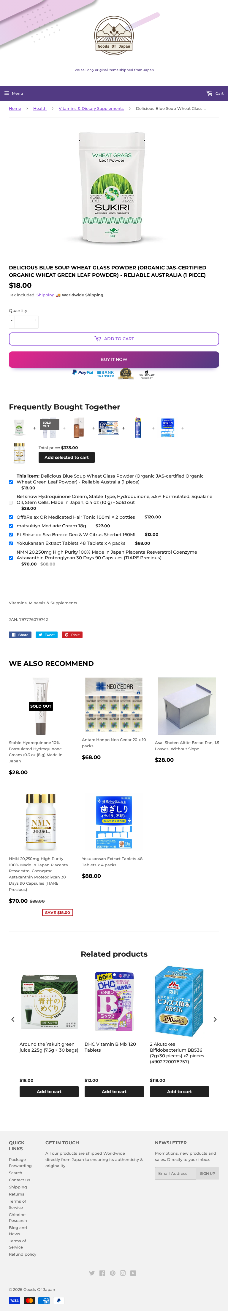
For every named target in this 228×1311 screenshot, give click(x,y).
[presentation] (13, 1019)
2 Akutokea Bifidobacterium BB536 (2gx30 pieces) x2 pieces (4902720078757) (177, 1052)
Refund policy (22, 1254)
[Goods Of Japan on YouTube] (133, 1274)
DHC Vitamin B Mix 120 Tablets (110, 1047)
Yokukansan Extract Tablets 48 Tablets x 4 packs (71, 543)
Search (15, 1172)
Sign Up (207, 1173)
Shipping (46, 295)
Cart (219, 93)
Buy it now (114, 359)
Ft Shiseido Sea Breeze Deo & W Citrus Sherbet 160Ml (76, 534)
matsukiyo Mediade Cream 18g (51, 525)
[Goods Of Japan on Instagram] (123, 1274)
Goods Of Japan (39, 1289)
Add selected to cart (67, 457)
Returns (16, 1194)
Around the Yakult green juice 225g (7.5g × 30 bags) (49, 1047)
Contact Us (19, 1179)
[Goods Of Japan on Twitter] (92, 1274)
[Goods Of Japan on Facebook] (102, 1274)
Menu (17, 93)
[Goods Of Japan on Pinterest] (113, 1274)
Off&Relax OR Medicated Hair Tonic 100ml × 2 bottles (76, 517)
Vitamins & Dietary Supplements (91, 108)
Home (15, 108)
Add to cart (49, 1091)
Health (40, 108)
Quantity (18, 310)
